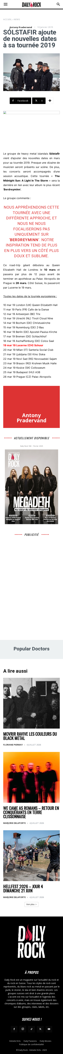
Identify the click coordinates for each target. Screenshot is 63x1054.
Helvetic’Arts (15, 1041)
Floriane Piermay (13, 744)
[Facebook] (14, 1029)
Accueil (7, 19)
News (17, 19)
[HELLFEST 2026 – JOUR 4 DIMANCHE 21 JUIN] (31, 855)
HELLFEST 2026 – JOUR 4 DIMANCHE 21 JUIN (23, 888)
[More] (50, 101)
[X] (40, 1029)
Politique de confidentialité (31, 1044)
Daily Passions (30, 1041)
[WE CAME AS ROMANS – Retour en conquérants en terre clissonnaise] (31, 777)
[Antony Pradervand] (6, 27)
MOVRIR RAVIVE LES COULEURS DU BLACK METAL (30, 736)
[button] (5, 4)
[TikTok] (31, 1029)
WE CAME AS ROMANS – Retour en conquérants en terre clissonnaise (31, 812)
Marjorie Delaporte (14, 823)
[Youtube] (49, 1029)
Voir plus (30, 904)
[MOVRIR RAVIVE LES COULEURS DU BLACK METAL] (31, 703)
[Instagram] (23, 1029)
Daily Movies (45, 1041)
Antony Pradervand (21, 27)
